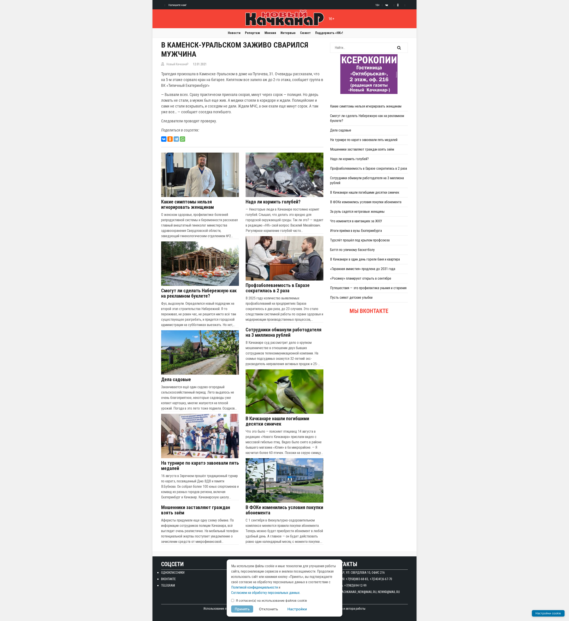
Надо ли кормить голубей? (273, 202)
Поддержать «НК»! (329, 33)
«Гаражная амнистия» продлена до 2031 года (362, 269)
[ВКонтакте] (163, 139)
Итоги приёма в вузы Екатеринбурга (356, 231)
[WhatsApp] (182, 139)
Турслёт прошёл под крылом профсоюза (360, 240)
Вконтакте (168, 579)
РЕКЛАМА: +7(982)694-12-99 (348, 585)
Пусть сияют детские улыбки (351, 297)
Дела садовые (176, 379)
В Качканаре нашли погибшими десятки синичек (277, 421)
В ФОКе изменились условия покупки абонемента (284, 510)
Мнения (270, 33)
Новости (234, 33)
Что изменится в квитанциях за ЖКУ (356, 221)
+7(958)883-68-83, (357, 579)
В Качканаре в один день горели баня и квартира (365, 259)
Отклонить (268, 609)
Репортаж (252, 33)
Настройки (297, 609)
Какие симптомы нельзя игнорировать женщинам (187, 204)
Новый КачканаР (177, 64)
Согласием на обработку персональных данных (265, 593)
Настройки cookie (548, 613)
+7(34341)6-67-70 (381, 579)
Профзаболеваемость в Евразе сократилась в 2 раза (278, 288)
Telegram (168, 585)
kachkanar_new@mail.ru (358, 592)
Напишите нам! (177, 5)
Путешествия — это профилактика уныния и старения (368, 288)
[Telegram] (176, 139)
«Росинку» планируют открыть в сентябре (360, 278)
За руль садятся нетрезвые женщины (357, 211)
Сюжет (305, 33)
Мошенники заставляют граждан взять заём (195, 510)
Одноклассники (172, 572)
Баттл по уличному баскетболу (352, 250)
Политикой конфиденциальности (254, 587)
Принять (242, 609)
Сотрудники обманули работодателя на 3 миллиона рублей (283, 332)
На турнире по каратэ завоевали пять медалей (200, 465)
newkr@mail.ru (389, 592)
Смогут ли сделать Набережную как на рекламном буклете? (199, 293)
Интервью (288, 33)
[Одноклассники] (170, 139)
